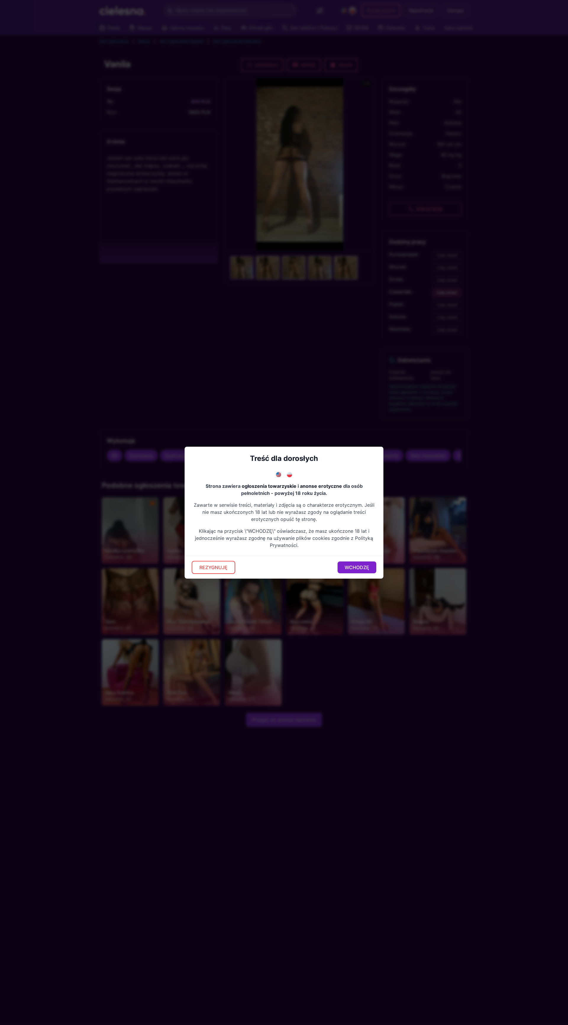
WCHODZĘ (357, 567)
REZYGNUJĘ (213, 567)
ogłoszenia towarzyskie (269, 486)
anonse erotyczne (321, 486)
